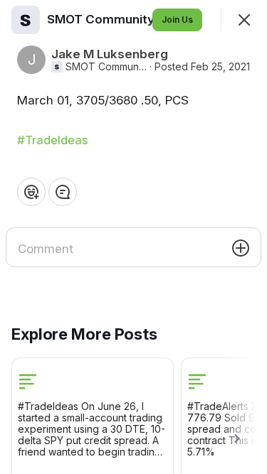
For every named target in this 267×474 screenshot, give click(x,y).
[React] (31, 191)
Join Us (177, 19)
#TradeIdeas (52, 140)
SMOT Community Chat (106, 66)
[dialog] (133, 237)
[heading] (118, 19)
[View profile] (25, 20)
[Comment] (62, 192)
